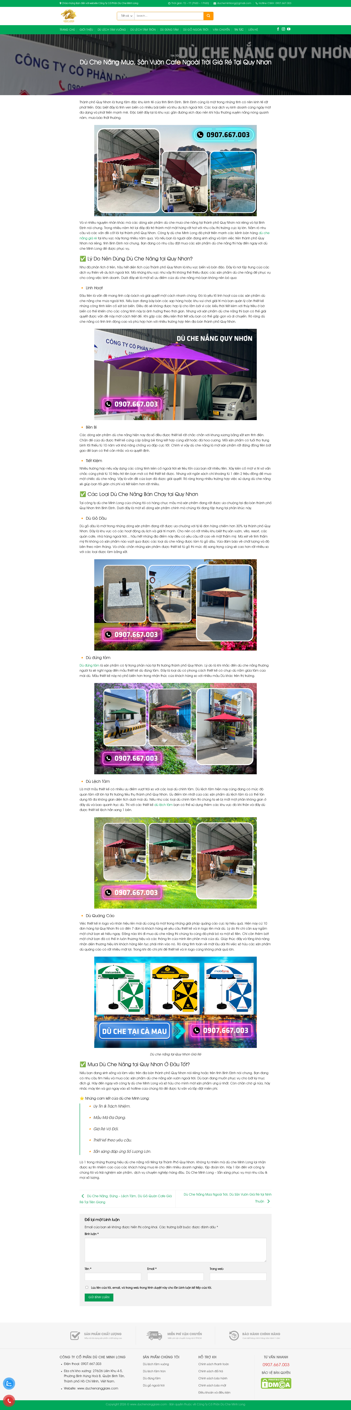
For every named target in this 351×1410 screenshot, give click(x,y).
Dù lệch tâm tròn (143, 30)
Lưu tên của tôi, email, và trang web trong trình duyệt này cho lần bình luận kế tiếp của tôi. (151, 1288)
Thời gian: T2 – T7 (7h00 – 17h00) (190, 3)
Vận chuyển (221, 30)
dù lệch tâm (163, 805)
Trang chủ (67, 30)
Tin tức (239, 30)
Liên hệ (253, 30)
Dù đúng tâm (169, 30)
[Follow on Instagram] (283, 29)
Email (152, 1269)
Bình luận (92, 1234)
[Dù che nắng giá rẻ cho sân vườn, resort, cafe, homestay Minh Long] (85, 16)
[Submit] (208, 16)
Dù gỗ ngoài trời (195, 30)
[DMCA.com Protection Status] (276, 1383)
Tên (88, 1269)
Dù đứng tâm (89, 665)
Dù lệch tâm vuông (112, 30)
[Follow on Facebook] (278, 29)
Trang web (216, 1269)
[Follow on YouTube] (288, 29)
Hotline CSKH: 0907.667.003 (275, 3)
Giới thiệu (86, 30)
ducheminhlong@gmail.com (234, 3)
